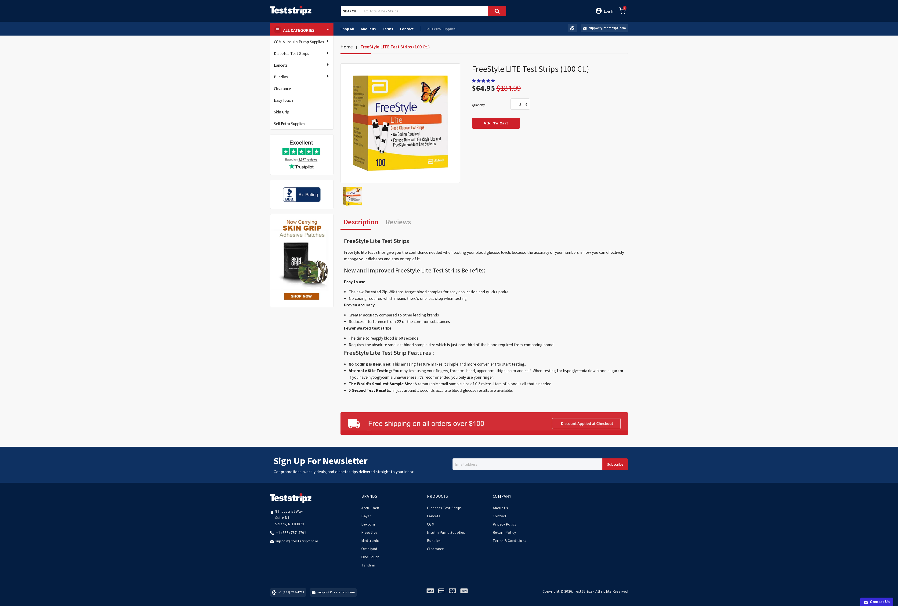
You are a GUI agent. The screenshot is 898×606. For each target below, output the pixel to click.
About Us (500, 507)
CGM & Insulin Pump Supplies (299, 41)
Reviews (398, 221)
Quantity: (478, 105)
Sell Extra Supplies (289, 123)
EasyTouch (283, 100)
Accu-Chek (370, 507)
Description (361, 221)
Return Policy (504, 532)
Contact (407, 28)
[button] (484, 80)
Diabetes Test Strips (291, 53)
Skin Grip (281, 112)
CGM (431, 524)
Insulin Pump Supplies (446, 532)
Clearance (282, 88)
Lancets (281, 65)
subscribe (615, 464)
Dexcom (368, 524)
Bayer (366, 516)
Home (346, 47)
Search (349, 11)
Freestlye (369, 532)
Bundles (281, 77)
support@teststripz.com (296, 541)
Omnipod (369, 548)
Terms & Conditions (509, 540)
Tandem (368, 565)
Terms (388, 28)
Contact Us (879, 602)
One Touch (370, 557)
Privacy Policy (504, 524)
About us (368, 28)
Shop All (347, 28)
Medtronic (370, 540)
